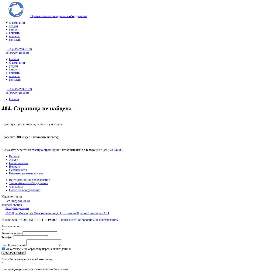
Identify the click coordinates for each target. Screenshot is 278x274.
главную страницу (44, 149)
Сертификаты (18, 170)
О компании (17, 22)
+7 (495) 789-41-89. (111, 149)
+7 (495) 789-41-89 (19, 49)
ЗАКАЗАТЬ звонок (13, 252)
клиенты (14, 32)
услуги (13, 26)
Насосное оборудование (24, 190)
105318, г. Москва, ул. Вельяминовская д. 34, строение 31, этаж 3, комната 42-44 (57, 213)
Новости (14, 166)
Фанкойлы (16, 186)
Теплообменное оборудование (28, 183)
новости (14, 36)
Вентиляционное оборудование (29, 179)
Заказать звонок (12, 204)
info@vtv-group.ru (17, 52)
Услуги (13, 159)
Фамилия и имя (12, 233)
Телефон (7, 237)
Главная (14, 59)
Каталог (14, 156)
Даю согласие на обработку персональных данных (38, 249)
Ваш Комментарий (14, 245)
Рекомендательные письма (26, 173)
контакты (15, 39)
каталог (14, 29)
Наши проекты (18, 163)
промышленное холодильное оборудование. (89, 219)
